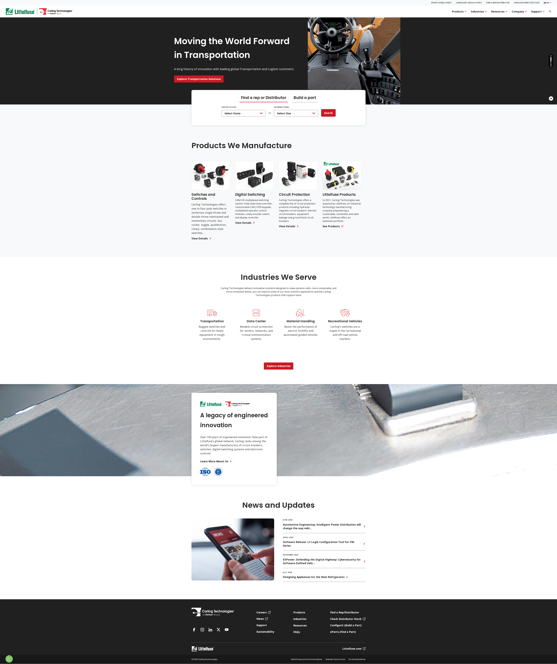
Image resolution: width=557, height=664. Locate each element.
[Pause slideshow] (551, 98)
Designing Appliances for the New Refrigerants (313, 577)
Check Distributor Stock (526, 3)
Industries (477, 11)
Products (458, 11)
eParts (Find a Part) (441, 3)
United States (228, 107)
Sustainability (265, 631)
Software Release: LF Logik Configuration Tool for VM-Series (319, 543)
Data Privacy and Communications (306, 659)
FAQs (296, 632)
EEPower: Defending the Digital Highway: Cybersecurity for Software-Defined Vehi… (322, 561)
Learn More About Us (214, 461)
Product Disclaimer (357, 659)
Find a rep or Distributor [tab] (263, 98)
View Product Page (189, 76)
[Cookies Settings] (9, 659)
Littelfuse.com (351, 648)
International (281, 107)
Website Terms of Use (335, 659)
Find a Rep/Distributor (497, 3)
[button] (550, 55)
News (260, 618)
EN (547, 3)
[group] (210, 200)
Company (518, 11)
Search (328, 113)
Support (536, 11)
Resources (497, 11)
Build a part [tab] (305, 98)
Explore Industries (278, 366)
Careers (261, 612)
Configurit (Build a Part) (469, 3)
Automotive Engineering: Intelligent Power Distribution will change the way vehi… (322, 526)
